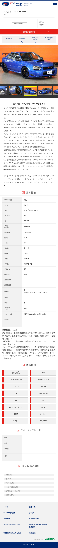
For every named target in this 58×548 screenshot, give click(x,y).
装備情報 (22, 38)
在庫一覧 (32, 507)
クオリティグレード (35, 38)
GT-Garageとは (9, 513)
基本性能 (9, 38)
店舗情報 (7, 518)
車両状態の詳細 (49, 38)
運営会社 (32, 533)
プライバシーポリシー (12, 524)
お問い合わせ (34, 518)
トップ (6, 507)
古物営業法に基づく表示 (12, 533)
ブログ (31, 513)
